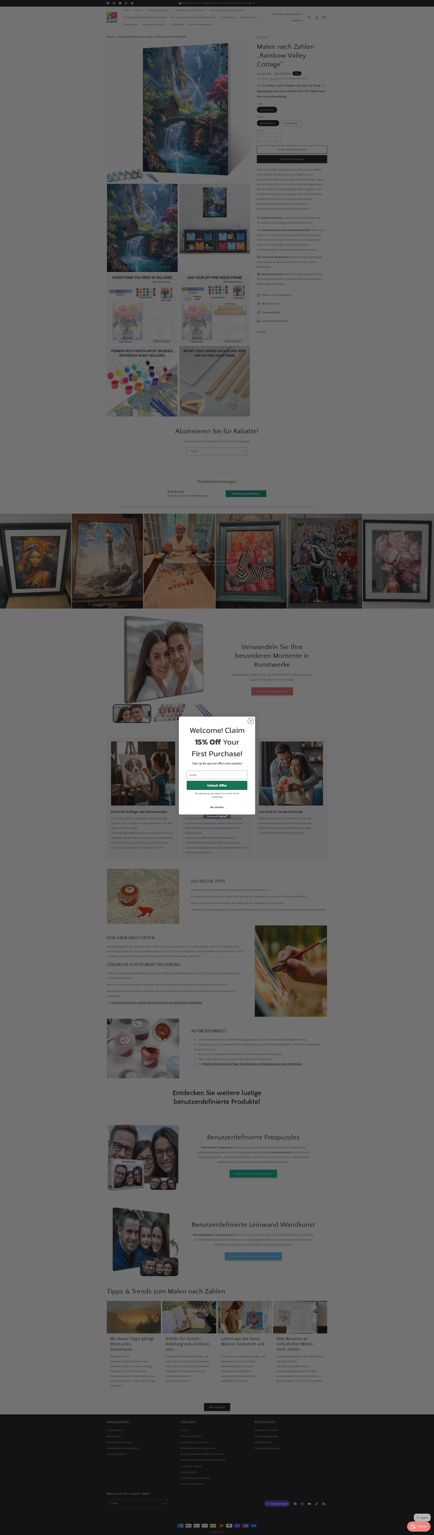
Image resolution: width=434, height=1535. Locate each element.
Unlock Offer (217, 785)
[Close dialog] (251, 721)
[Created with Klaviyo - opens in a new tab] (217, 817)
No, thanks (217, 807)
